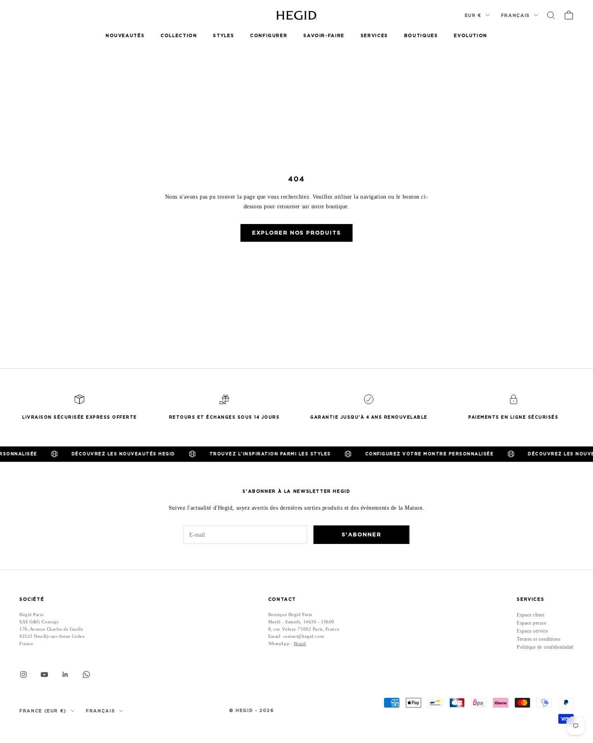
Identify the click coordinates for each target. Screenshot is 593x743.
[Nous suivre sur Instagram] (23, 674)
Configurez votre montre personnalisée (421, 453)
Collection (179, 35)
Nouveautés (125, 35)
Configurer (268, 35)
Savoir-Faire (323, 35)
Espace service (532, 631)
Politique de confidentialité (545, 647)
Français (515, 15)
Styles (223, 35)
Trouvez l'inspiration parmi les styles (262, 453)
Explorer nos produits (296, 233)
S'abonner (361, 534)
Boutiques (421, 35)
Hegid (300, 643)
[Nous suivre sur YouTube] (44, 674)
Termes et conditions (538, 639)
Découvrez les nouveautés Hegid (115, 453)
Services (374, 35)
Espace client (530, 615)
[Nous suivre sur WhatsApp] (86, 674)
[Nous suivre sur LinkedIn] (65, 674)
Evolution (470, 35)
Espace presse (531, 623)
